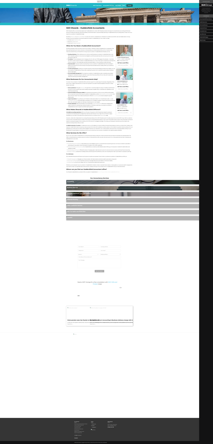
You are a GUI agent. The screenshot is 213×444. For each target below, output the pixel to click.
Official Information (77, 442)
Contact (129, 5)
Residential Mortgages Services (79, 431)
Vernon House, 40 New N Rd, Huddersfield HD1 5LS (108, 171)
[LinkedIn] (135, 442)
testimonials (103, 115)
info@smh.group (92, 23)
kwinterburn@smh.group (123, 84)
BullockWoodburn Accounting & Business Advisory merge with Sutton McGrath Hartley (119, 320)
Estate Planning (71, 162)
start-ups (83, 87)
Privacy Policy (87, 442)
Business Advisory (72, 151)
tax (110, 98)
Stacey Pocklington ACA (123, 57)
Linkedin (93, 425)
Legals (83, 442)
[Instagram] (137, 442)
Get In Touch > (99, 271)
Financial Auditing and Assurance (75, 146)
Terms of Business (104, 442)
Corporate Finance (77, 427)
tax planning (96, 95)
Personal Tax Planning (73, 160)
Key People (118, 5)
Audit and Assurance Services (79, 425)
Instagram (94, 427)
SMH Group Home (97, 5)
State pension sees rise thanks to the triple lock (83, 320)
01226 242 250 (77, 39)
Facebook (94, 424)
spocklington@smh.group (123, 60)
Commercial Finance (77, 426)
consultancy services (72, 100)
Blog (124, 5)
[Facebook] (133, 442)
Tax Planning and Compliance (74, 143)
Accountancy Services (108, 5)
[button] (77, 295)
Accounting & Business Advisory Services (80, 423)
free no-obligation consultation (78, 36)
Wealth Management (72, 159)
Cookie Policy (92, 442)
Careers (76, 438)
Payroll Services (76, 430)
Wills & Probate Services (78, 432)
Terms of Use (97, 442)
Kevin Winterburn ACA (122, 81)
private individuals (96, 103)
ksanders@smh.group (123, 108)
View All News (100, 328)
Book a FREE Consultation (106, 23)
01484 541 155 (99, 1)
